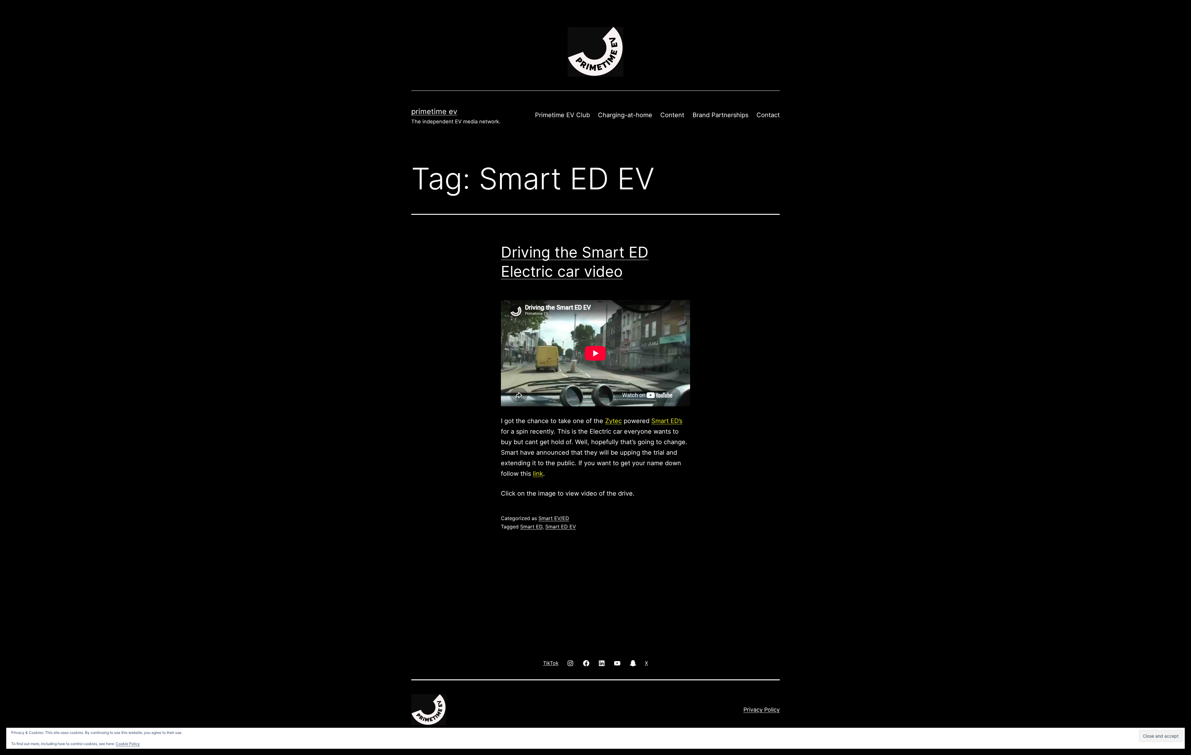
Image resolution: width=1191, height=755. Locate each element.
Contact (768, 115)
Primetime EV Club (562, 115)
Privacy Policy (761, 709)
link (538, 473)
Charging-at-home (625, 115)
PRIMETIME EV (434, 111)
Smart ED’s (666, 421)
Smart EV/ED (553, 518)
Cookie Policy (128, 743)
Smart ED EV (560, 526)
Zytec (613, 421)
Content (672, 115)
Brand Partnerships (720, 115)
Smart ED (531, 526)
